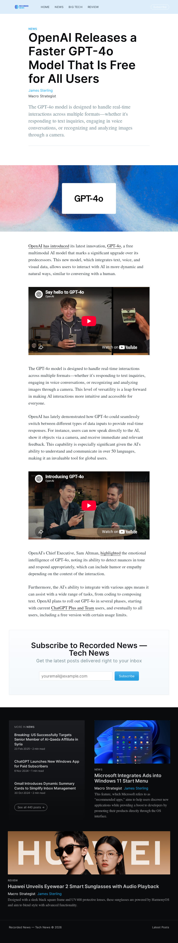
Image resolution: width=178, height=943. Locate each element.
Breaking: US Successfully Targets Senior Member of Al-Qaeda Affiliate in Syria (46, 739)
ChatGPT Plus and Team (72, 608)
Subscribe (160, 7)
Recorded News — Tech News (29, 927)
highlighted (111, 553)
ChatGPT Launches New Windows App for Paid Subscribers (46, 763)
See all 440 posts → (31, 807)
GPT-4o (114, 246)
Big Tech (75, 7)
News (59, 7)
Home (45, 7)
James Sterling (40, 90)
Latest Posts (160, 927)
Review (93, 7)
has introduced (56, 246)
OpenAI (35, 246)
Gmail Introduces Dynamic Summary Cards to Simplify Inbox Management (45, 785)
